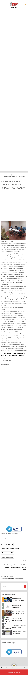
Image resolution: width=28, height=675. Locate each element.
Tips (5, 538)
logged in (10, 578)
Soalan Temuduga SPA (7, 557)
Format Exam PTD (8, 544)
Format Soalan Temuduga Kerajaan (10, 548)
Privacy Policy (23, 668)
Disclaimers (15, 668)
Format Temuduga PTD (7, 552)
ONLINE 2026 (14, 8)
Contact (8, 668)
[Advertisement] (14, 23)
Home (2, 668)
